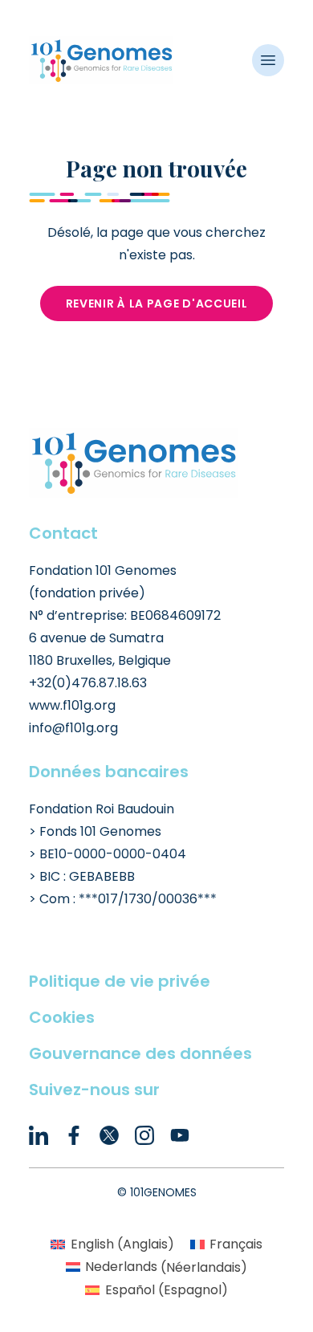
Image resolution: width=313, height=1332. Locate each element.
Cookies (62, 1017)
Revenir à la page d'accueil (157, 303)
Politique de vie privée (119, 981)
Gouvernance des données (140, 1053)
